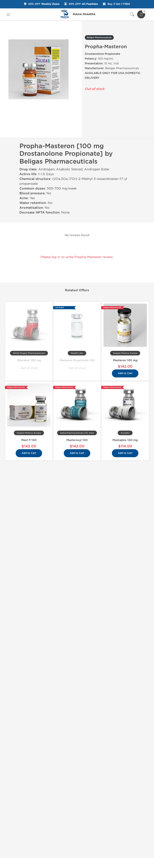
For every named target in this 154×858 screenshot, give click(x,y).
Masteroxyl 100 (77, 440)
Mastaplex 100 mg (125, 440)
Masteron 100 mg (125, 360)
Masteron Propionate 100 (77, 360)
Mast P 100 (28, 440)
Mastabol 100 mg (29, 360)
